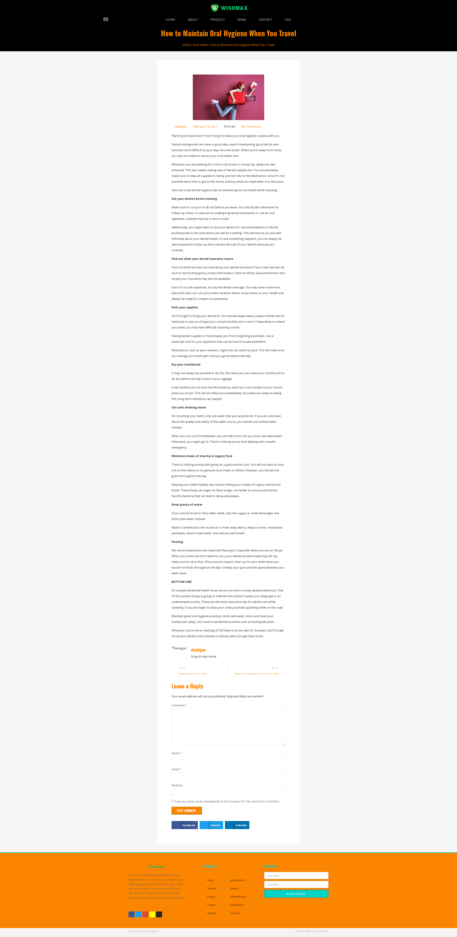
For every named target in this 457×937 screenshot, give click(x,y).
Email (176, 769)
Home (186, 45)
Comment (179, 705)
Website (177, 785)
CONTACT (266, 19)
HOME (170, 19)
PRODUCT (217, 19)
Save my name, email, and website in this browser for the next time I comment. (227, 801)
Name (177, 753)
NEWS (242, 19)
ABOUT (193, 19)
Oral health (200, 45)
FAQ (288, 19)
